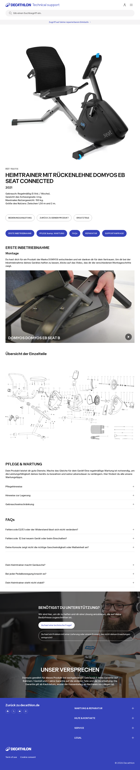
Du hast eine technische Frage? (56, 625)
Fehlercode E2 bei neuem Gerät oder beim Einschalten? (36, 538)
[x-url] (13, 711)
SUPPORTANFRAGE (114, 233)
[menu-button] (131, 5)
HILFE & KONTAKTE (84, 718)
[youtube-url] (20, 711)
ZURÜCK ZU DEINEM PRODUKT (54, 218)
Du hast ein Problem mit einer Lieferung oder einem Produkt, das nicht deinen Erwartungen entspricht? (85, 636)
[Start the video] (128, 337)
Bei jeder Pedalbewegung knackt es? (25, 573)
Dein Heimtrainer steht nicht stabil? (24, 582)
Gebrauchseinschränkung (19, 504)
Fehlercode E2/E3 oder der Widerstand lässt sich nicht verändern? (41, 529)
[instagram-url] (26, 711)
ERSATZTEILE (83, 218)
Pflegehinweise (13, 486)
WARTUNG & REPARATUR (88, 708)
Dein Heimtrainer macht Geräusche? (25, 565)
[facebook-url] (7, 711)
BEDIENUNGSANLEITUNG (20, 218)
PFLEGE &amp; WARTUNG (51, 233)
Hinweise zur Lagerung (17, 495)
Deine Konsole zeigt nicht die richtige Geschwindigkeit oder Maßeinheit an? (47, 547)
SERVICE (79, 728)
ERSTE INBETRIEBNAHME (19, 233)
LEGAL (78, 737)
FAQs (74, 233)
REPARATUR (91, 233)
